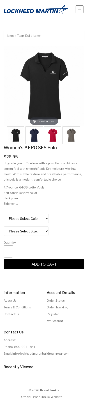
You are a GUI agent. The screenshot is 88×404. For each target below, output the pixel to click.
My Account (55, 321)
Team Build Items (29, 35)
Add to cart (44, 264)
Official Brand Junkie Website (41, 397)
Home (10, 35)
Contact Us (11, 314)
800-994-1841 (24, 347)
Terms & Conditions (17, 307)
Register (53, 314)
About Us (10, 300)
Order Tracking (57, 307)
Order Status (56, 300)
